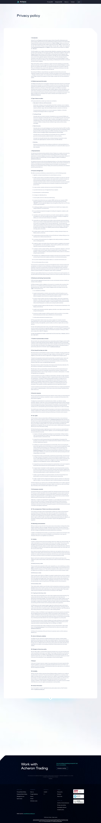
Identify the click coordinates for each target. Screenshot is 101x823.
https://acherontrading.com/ (39, 47)
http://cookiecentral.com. (39, 627)
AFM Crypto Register (47, 821)
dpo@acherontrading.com (36, 94)
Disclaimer (50, 778)
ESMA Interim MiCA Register (57, 821)
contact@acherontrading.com (29, 813)
